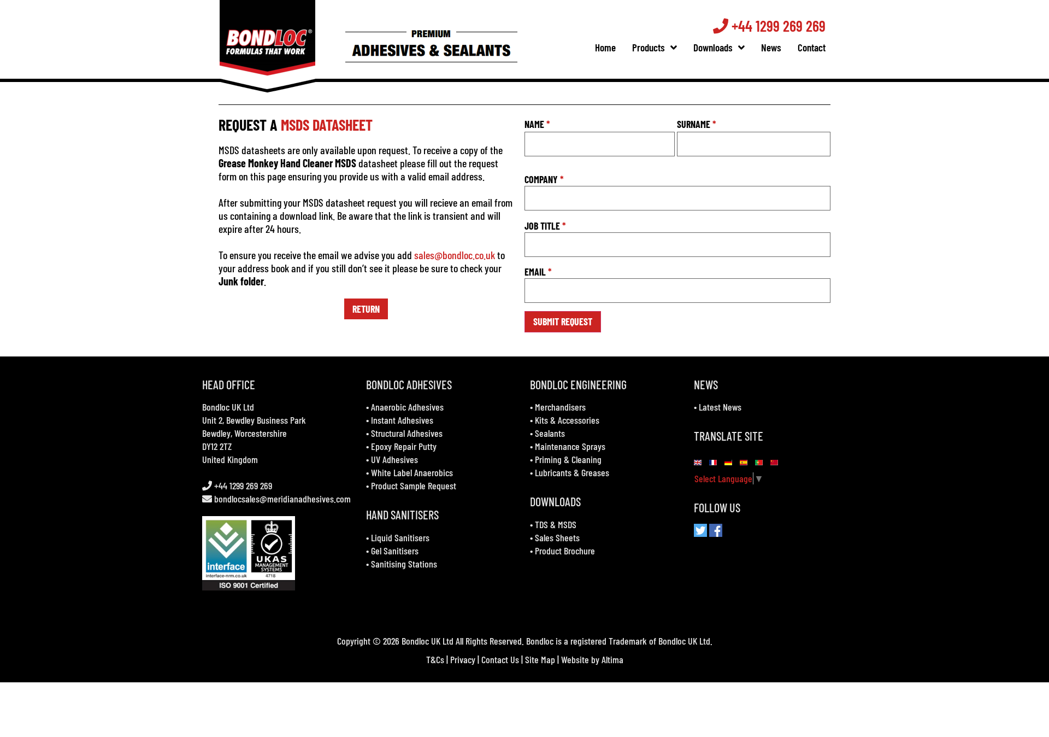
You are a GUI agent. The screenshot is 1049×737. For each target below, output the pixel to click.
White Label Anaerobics (412, 472)
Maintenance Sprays (570, 446)
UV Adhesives (394, 459)
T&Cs (435, 659)
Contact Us (500, 659)
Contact (812, 47)
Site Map (540, 659)
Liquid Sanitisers (400, 537)
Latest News (720, 407)
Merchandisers (560, 407)
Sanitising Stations (404, 564)
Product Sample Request (413, 485)
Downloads (713, 47)
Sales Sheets (557, 537)
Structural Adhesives (407, 433)
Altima (612, 659)
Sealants (550, 433)
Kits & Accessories (567, 420)
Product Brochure (565, 551)
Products (648, 47)
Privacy (462, 659)
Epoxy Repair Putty (404, 446)
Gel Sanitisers (395, 551)
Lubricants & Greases (572, 472)
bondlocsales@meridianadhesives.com (282, 499)
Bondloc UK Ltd (228, 407)
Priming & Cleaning (568, 459)
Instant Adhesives (402, 420)
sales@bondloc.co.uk (454, 254)
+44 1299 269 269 (777, 25)
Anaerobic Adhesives (407, 407)
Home (605, 47)
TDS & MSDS (555, 524)
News (771, 47)
